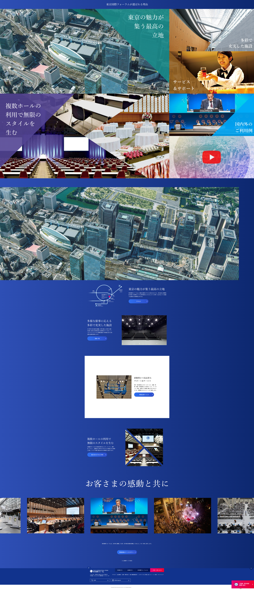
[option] (144, 330)
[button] (89, 567)
